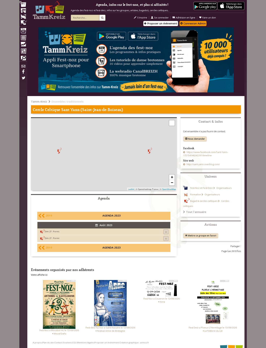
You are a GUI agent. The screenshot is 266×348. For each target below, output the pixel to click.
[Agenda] (23, 31)
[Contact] (23, 67)
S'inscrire (142, 17)
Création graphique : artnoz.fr (134, 342)
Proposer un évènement (162, 23)
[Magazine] (23, 51)
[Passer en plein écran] (172, 123)
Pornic (56, 231)
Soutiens (67, 342)
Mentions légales (85, 342)
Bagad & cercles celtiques (204, 201)
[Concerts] (23, 11)
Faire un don (209, 17)
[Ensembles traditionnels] (23, 21)
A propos (37, 342)
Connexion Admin (194, 23)
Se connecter (161, 17)
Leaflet (131, 189)
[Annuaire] (23, 38)
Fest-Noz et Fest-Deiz (201, 188)
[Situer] (165, 231)
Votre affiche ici (39, 274)
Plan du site (48, 342)
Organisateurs (224, 188)
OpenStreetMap (169, 189)
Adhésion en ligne (185, 17)
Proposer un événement (106, 342)
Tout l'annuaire (196, 212)
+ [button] (172, 177)
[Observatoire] (23, 45)
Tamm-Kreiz (39, 101)
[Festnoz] (23, 4)
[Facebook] (23, 72)
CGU (74, 342)
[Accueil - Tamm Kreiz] (49, 11)
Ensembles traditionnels (68, 101)
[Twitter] (23, 79)
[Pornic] (149, 151)
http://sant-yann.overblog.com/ (203, 164)
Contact (58, 342)
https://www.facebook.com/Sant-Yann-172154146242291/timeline (205, 154)
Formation (195, 194)
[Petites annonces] (23, 59)
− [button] (172, 182)
